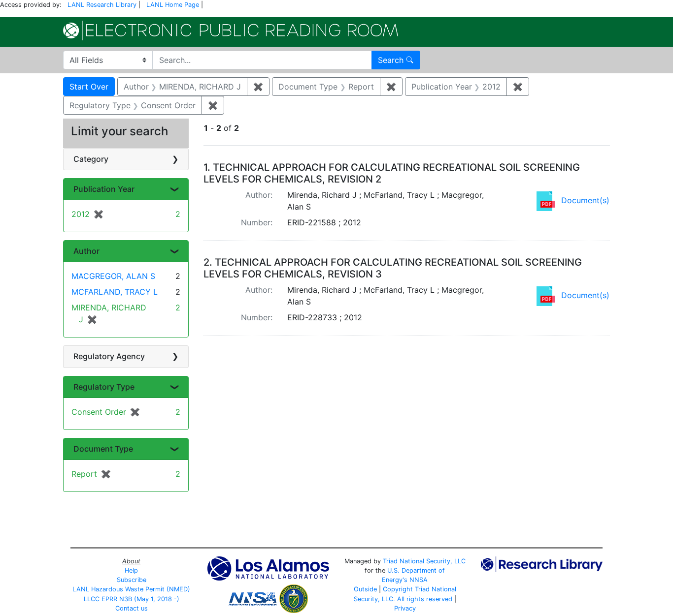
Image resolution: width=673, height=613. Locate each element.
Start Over (88, 87)
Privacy (405, 608)
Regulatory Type (104, 387)
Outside (365, 589)
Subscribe (131, 579)
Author (86, 251)
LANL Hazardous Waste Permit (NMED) (131, 589)
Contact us (131, 608)
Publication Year (104, 189)
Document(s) (585, 200)
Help (131, 570)
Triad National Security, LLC (424, 561)
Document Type (103, 449)
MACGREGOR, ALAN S (113, 276)
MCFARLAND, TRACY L (114, 292)
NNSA (418, 579)
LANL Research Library (101, 4)
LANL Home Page (172, 4)
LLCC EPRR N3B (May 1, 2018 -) (131, 599)
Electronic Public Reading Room (230, 30)
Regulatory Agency (109, 356)
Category (90, 159)
